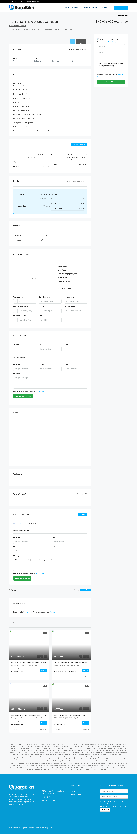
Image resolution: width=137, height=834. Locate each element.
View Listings (82, 514)
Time (66, 345)
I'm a (53, 546)
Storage (18, 240)
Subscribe (105, 809)
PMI (40, 316)
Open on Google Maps (80, 144)
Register (53, 612)
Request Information (22, 578)
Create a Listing (121, 8)
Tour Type (16, 345)
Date (40, 345)
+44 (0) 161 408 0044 (48, 797)
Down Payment (44, 297)
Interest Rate (69, 297)
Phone (41, 364)
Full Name (17, 364)
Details (43, 670)
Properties (75, 8)
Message (16, 374)
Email (66, 364)
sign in (28, 612)
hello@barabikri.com (48, 800)
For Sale (13, 26)
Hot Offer (21, 26)
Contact (104, 8)
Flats (18, 17)
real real (15, 677)
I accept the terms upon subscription (114, 806)
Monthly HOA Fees (19, 316)
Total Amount (18, 297)
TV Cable (44, 235)
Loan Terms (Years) (20, 306)
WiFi (42, 240)
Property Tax (43, 306)
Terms (73, 791)
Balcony (18, 235)
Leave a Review (86, 590)
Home (67, 8)
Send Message (111, 82)
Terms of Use (39, 391)
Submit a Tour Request (23, 396)
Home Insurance (70, 306)
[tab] (72, 41)
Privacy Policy (76, 795)
